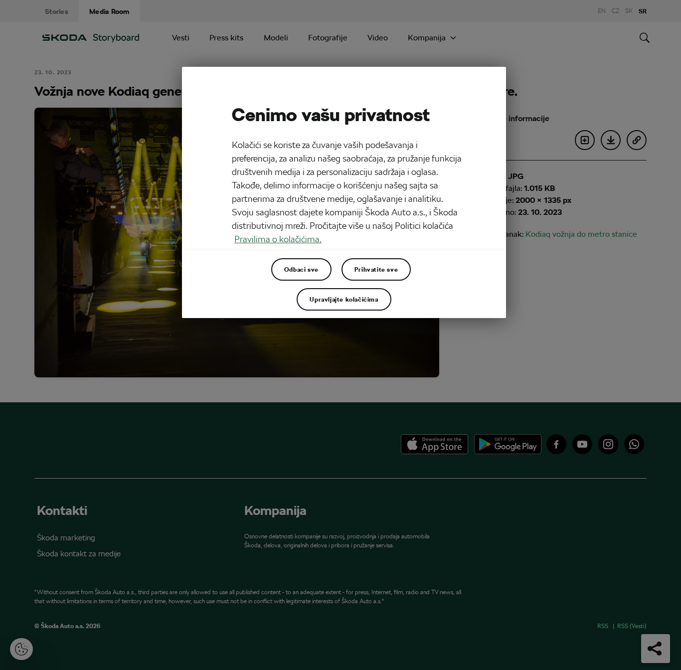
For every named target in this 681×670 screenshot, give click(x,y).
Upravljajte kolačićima (344, 299)
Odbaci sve (301, 269)
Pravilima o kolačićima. (278, 239)
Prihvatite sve (376, 269)
